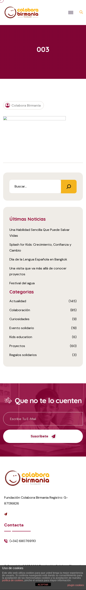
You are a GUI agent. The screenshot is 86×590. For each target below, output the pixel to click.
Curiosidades (19, 319)
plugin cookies (75, 585)
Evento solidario (21, 328)
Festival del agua (22, 283)
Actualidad (17, 301)
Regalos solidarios (23, 355)
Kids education (20, 337)
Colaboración (19, 310)
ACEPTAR (43, 584)
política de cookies (12, 580)
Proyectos (17, 346)
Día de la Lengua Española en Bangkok (38, 259)
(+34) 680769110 (23, 541)
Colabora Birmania (26, 105)
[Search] (69, 186)
